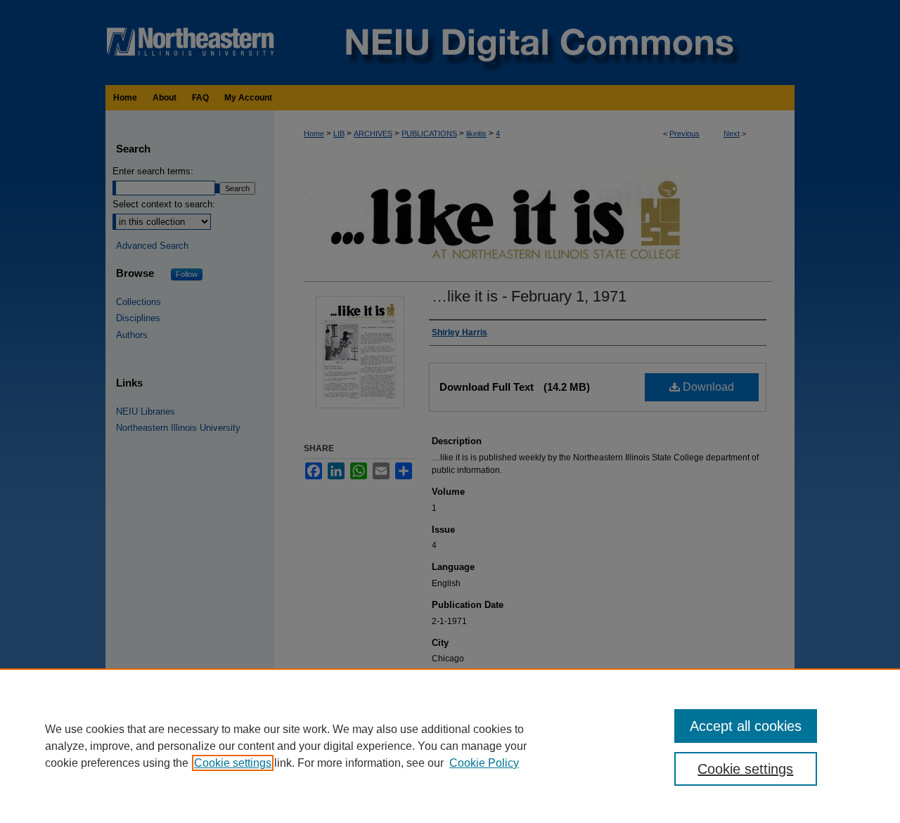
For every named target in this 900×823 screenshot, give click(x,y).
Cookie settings (232, 763)
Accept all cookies (746, 726)
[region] (450, 745)
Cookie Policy (484, 763)
